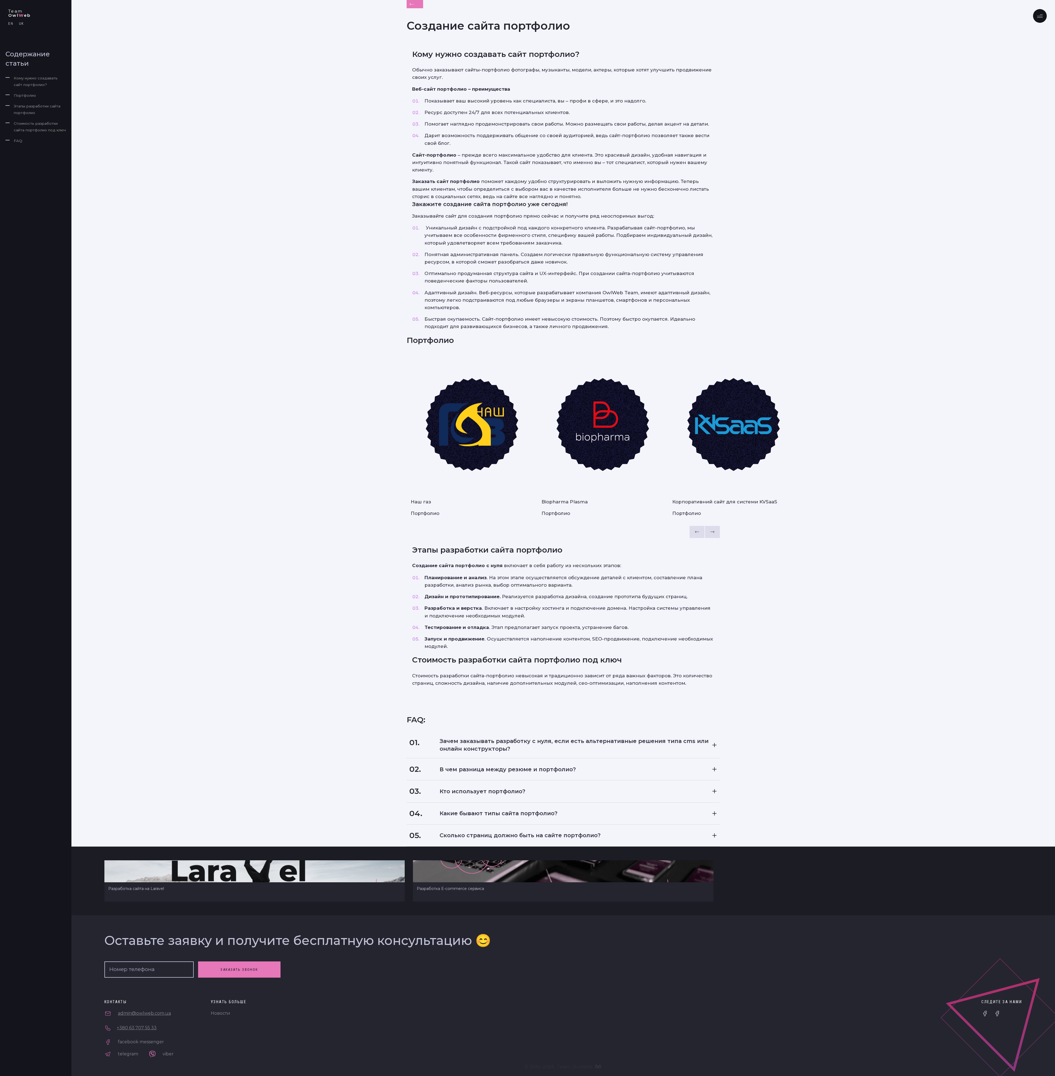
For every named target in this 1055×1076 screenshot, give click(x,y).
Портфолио (25, 95)
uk (21, 23)
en (10, 23)
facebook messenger (140, 1041)
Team (19, 13)
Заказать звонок (239, 969)
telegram (127, 1053)
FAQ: (18, 140)
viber (168, 1053)
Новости (220, 1013)
